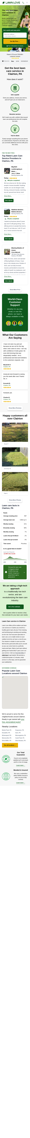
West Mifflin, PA (6, 740)
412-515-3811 (20, 653)
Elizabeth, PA (6, 732)
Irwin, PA (18, 732)
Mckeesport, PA (6, 735)
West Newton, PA (20, 740)
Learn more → (20, 765)
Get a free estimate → (15, 606)
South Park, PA (19, 738)
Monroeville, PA (6, 738)
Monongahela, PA (20, 735)
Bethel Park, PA (6, 730)
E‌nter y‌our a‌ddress (9, 34)
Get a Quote (8, 200)
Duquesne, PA (19, 730)
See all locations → (10, 745)
